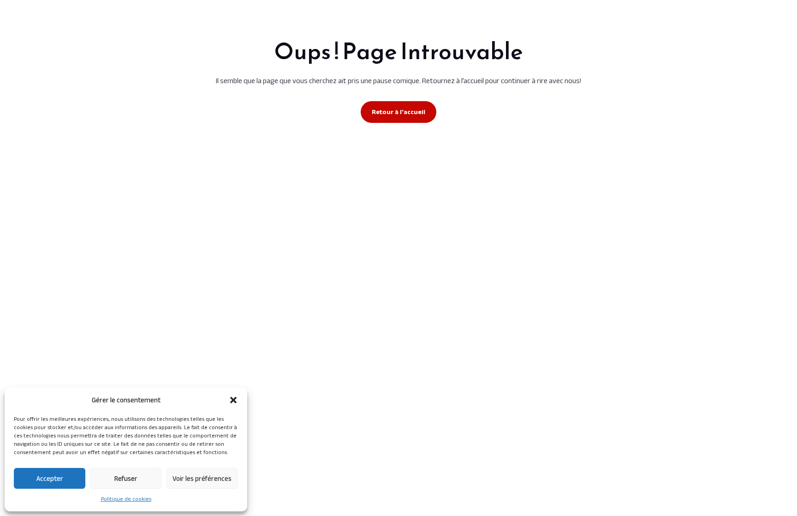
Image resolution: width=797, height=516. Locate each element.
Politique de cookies (126, 499)
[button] (233, 400)
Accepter (49, 478)
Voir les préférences (202, 478)
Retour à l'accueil (398, 111)
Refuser (125, 478)
